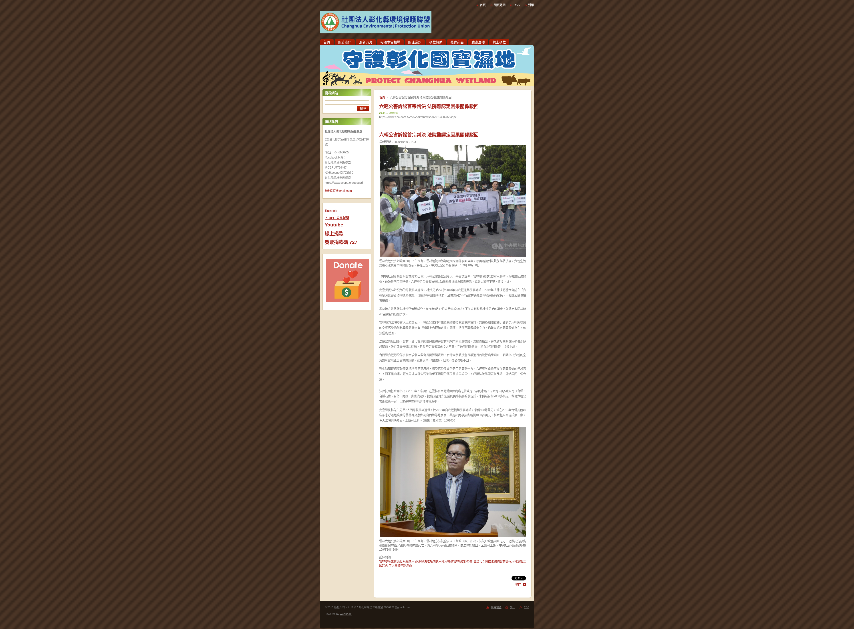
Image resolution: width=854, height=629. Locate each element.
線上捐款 (334, 233)
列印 (531, 5)
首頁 (483, 5)
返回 (518, 584)
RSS (517, 5)
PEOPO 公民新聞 (337, 218)
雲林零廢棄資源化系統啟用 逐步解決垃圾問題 (409, 561)
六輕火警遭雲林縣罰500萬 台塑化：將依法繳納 (469, 561)
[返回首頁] (427, 23)
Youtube (334, 225)
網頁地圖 (500, 5)
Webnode (346, 614)
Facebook (331, 210)
